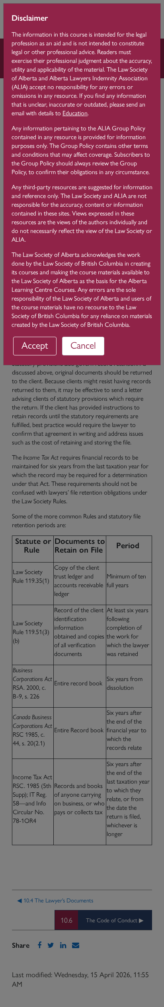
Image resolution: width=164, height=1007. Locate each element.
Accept (34, 344)
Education (75, 112)
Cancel (83, 344)
